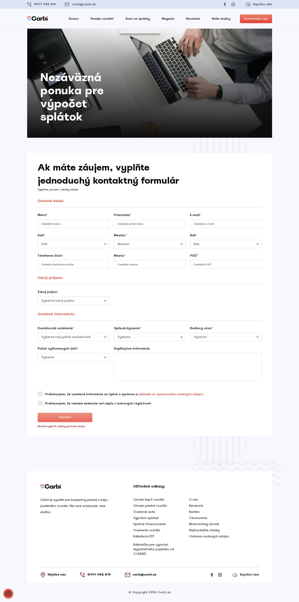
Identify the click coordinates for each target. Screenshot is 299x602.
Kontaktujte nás (256, 19)
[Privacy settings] (8, 594)
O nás (193, 499)
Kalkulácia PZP (143, 536)
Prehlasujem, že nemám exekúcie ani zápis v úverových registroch (97, 403)
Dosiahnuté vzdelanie (56, 328)
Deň (41, 235)
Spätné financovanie (149, 524)
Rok (193, 235)
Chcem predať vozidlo (150, 506)
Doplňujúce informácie (132, 348)
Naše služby (221, 19)
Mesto (119, 256)
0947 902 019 (45, 4)
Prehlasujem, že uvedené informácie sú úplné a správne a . (124, 394)
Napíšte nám (262, 4)
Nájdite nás (57, 574)
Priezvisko (122, 215)
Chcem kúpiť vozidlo (148, 499)
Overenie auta (144, 512)
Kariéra (194, 512)
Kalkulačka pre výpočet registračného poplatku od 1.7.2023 (153, 549)
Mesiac (120, 235)
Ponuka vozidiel (102, 19)
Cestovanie (198, 518)
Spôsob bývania (127, 328)
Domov (74, 19)
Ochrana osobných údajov (209, 536)
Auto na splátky (137, 19)
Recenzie (193, 19)
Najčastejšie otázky (204, 530)
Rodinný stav (201, 328)
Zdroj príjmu (48, 292)
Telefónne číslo (50, 256)
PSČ (194, 256)
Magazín (168, 19)
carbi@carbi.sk (84, 4)
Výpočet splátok (146, 518)
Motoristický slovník (204, 524)
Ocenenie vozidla (146, 530)
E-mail (195, 215)
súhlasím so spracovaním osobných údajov (171, 394)
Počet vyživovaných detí (58, 348)
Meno (42, 215)
